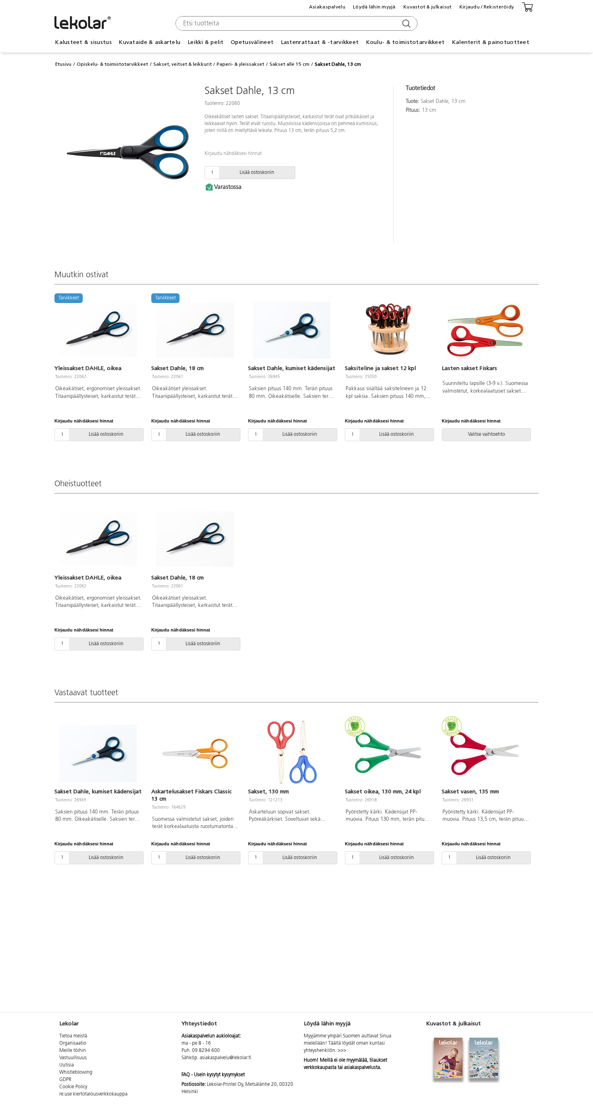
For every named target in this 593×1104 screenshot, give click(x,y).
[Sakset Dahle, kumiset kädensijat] (291, 330)
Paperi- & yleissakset (240, 64)
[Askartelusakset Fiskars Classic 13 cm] (194, 753)
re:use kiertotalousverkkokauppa (93, 1094)
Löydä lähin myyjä (374, 7)
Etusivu (63, 64)
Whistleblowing (75, 1072)
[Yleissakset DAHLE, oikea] (98, 539)
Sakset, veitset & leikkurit (182, 64)
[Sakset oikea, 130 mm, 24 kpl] (388, 753)
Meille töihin (72, 1050)
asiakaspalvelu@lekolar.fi (225, 1058)
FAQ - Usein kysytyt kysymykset (213, 1075)
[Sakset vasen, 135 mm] (485, 753)
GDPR (65, 1079)
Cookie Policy (73, 1087)
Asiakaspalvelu (327, 7)
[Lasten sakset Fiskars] (485, 330)
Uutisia (66, 1065)
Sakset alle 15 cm (289, 64)
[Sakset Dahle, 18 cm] (194, 539)
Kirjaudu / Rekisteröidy (486, 7)
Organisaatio (72, 1043)
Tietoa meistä (73, 1036)
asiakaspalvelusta (362, 1067)
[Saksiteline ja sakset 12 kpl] (388, 330)
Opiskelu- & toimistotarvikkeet (112, 64)
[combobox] (295, 23)
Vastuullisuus (73, 1058)
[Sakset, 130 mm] (291, 753)
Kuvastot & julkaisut (427, 7)
